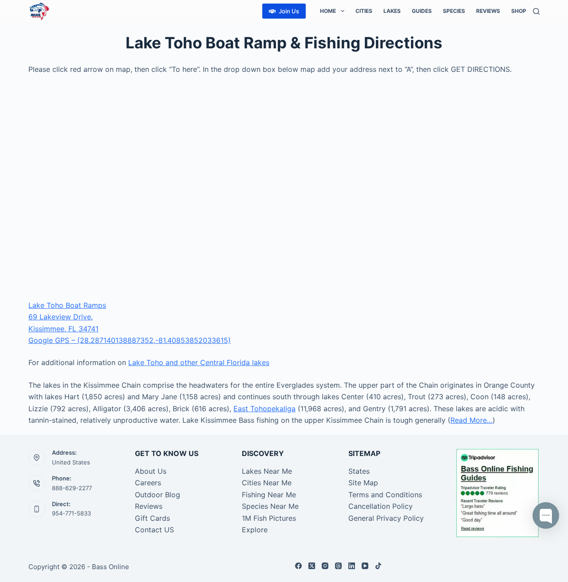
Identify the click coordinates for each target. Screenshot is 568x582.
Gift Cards (152, 518)
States (359, 471)
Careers (148, 482)
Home (328, 11)
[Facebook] (298, 565)
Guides (422, 11)
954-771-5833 (71, 513)
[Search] (536, 11)
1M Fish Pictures (269, 518)
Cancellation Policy (380, 506)
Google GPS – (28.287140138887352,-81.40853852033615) (129, 340)
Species (454, 11)
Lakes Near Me (267, 471)
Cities (363, 11)
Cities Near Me (267, 482)
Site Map (363, 482)
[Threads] (338, 565)
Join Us (289, 11)
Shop (518, 11)
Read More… (471, 420)
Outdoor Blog (157, 494)
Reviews (488, 11)
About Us (150, 471)
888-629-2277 (72, 488)
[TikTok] (378, 565)
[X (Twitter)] (311, 565)
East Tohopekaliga (264, 408)
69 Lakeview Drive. (60, 316)
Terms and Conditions (385, 494)
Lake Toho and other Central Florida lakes (198, 362)
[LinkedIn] (351, 565)
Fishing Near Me (269, 494)
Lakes (392, 11)
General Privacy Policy (386, 518)
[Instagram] (325, 565)
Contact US (154, 529)
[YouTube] (365, 565)
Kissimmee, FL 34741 (63, 328)
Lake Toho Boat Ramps (67, 305)
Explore (255, 529)
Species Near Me (270, 506)
